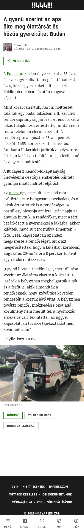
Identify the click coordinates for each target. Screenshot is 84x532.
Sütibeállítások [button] (59, 502)
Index (14, 192)
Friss (42, 526)
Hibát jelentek (34, 486)
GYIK (15, 486)
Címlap (25, 526)
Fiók (76, 526)
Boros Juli (20, 45)
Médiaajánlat (22, 502)
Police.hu (15, 73)
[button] (13, 415)
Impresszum (58, 486)
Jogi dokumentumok (57, 494)
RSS (40, 502)
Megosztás (21, 61)
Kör (59, 526)
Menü (7, 526)
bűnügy (19, 48)
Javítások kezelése (22, 494)
